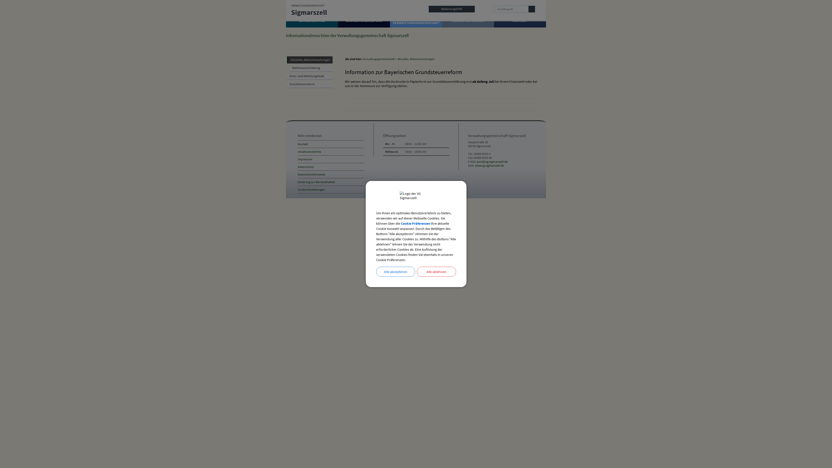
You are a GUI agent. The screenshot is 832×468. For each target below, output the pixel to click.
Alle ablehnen (436, 272)
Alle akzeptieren (395, 272)
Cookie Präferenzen (415, 223)
